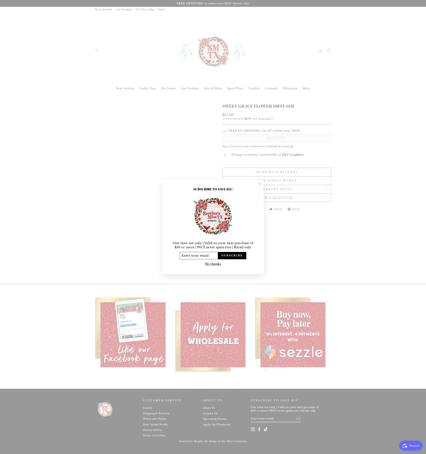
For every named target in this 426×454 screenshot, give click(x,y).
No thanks (213, 264)
